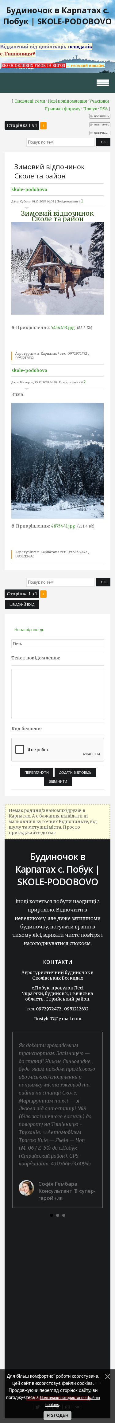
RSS (104, 109)
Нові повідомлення (67, 101)
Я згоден (57, 1415)
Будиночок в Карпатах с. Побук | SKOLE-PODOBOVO (57, 16)
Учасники (99, 101)
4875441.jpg (63, 526)
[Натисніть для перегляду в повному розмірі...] (57, 313)
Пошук (90, 109)
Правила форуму (62, 109)
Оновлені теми (29, 101)
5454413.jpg (63, 327)
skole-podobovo (29, 189)
